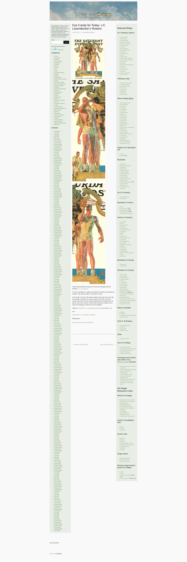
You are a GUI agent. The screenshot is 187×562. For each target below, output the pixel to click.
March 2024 (57, 170)
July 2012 (56, 395)
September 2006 (58, 509)
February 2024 (57, 171)
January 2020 (57, 248)
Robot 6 (122, 223)
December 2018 (58, 269)
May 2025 (56, 155)
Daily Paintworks (124, 94)
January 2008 (57, 483)
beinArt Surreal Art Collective (126, 64)
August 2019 (57, 256)
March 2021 (57, 225)
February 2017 (57, 305)
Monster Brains (123, 180)
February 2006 (57, 520)
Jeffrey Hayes (123, 89)
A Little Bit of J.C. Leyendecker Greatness (89, 308)
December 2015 (58, 328)
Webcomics (57, 124)
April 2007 (56, 497)
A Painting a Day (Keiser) (126, 82)
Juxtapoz (122, 154)
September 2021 (58, 215)
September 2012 (58, 391)
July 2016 (56, 316)
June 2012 (56, 396)
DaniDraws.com (124, 185)
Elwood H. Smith (124, 183)
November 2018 (58, 271)
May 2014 (56, 359)
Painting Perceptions (125, 41)
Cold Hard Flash (124, 277)
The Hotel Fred (123, 247)
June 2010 (56, 435)
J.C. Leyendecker (83, 288)
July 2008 (56, 473)
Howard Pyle (123, 164)
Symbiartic (122, 313)
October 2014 (57, 351)
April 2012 (56, 400)
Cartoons (56, 67)
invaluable (122, 429)
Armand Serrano (124, 289)
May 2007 (56, 496)
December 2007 (58, 484)
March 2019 (57, 264)
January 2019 (57, 268)
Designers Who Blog (125, 186)
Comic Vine (122, 226)
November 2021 (58, 212)
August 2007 (57, 491)
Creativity (56, 74)
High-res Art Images (59, 85)
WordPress (59, 553)
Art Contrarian (123, 61)
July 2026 (56, 132)
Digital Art (56, 75)
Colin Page (122, 114)
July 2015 (56, 336)
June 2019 (56, 259)
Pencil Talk (122, 326)
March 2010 (57, 440)
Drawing (56, 80)
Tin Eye (122, 471)
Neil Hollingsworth (124, 104)
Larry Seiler (123, 110)
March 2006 (57, 519)
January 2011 (57, 424)
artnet (121, 426)
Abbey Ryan (123, 92)
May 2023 (56, 184)
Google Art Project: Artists (126, 406)
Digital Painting (57, 77)
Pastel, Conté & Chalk (59, 100)
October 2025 (57, 147)
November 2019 (58, 251)
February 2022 (57, 207)
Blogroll (56, 65)
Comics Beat (123, 221)
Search (53, 40)
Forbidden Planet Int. (125, 229)
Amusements (57, 57)
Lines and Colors (54, 543)
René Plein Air (123, 122)
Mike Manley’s (125, 143)
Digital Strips (123, 255)
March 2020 (57, 245)
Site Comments (57, 109)
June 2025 (56, 154)
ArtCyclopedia (123, 411)
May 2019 (56, 261)
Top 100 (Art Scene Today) (126, 350)
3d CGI (56, 56)
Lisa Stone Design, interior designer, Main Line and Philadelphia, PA (126, 376)
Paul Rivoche (123, 249)
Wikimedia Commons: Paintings (127, 399)
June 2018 (56, 279)
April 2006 (56, 517)
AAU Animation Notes (125, 302)
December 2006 (58, 504)
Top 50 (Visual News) (125, 347)
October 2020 (57, 233)
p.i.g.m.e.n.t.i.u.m (124, 69)
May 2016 (56, 320)
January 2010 (57, 444)
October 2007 (57, 488)
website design (123, 362)
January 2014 (57, 365)
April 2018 (56, 282)
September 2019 (58, 255)
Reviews (56, 105)
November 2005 (58, 525)
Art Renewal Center (124, 414)
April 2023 (56, 186)
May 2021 (56, 222)
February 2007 (57, 501)
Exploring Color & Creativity (126, 59)
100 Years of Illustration (125, 165)
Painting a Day (57, 96)
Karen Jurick (123, 87)
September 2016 (58, 313)
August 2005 (57, 530)
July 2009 (56, 453)
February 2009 (57, 462)
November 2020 (58, 232)
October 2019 (57, 253)
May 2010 (56, 437)
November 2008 (58, 466)
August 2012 (57, 393)
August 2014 (57, 354)
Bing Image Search (124, 459)
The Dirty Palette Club (125, 141)
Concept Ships (123, 284)
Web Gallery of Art (124, 412)
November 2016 (58, 310)
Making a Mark (123, 56)
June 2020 (56, 240)
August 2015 (57, 334)
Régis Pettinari (123, 120)
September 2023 (58, 180)
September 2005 (58, 528)
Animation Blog (123, 276)
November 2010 (58, 427)
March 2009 (57, 460)
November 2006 (58, 505)
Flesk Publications (124, 210)
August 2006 (57, 510)
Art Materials (57, 62)
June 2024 (56, 167)
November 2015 (58, 329)
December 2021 (58, 211)
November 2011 (58, 408)
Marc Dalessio (123, 109)
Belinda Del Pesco (124, 123)
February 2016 (57, 325)
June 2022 (56, 201)
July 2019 (56, 258)
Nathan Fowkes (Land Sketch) (127, 127)
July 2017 (56, 297)
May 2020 (56, 241)
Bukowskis (122, 448)
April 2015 (56, 341)
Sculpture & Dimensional (60, 108)
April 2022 (56, 204)
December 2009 (58, 445)
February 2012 (57, 403)
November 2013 (58, 369)
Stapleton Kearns (124, 112)
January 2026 (57, 142)
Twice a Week (123, 135)
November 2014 (58, 349)
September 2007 (58, 489)
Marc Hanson (123, 105)
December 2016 (58, 308)
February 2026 (57, 140)
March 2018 (57, 284)
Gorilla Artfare (123, 265)
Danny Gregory (123, 175)
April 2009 (56, 458)
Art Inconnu (123, 51)
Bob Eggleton (123, 198)
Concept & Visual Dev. (59, 72)
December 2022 (58, 193)
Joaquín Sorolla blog (125, 72)
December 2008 (58, 465)
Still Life (122, 55)
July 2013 (56, 375)
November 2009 (58, 447)
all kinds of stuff (123, 292)
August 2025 (57, 150)
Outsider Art (57, 93)
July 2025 (56, 152)
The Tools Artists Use (125, 325)
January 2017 (57, 307)
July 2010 (56, 434)
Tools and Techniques (59, 114)
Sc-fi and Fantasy (58, 106)
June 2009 (56, 455)
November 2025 (58, 145)
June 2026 (56, 134)
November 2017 (58, 290)
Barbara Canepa (124, 211)
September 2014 (58, 352)
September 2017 (58, 294)
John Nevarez (123, 287)
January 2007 (57, 502)
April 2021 (56, 224)
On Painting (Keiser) (125, 84)
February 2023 (57, 189)
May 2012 (56, 398)
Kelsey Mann (123, 295)
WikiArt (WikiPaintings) (125, 404)
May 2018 (56, 281)
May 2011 (56, 418)
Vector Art (56, 118)
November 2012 (58, 388)
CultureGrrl (122, 71)
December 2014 (58, 347)
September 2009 (58, 450)
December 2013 (58, 367)
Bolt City (122, 233)
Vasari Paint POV (124, 45)
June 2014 (56, 357)
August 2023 (57, 181)
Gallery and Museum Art (60, 83)
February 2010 (57, 442)
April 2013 (56, 380)
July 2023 (56, 183)
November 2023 (58, 176)
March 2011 (57, 421)
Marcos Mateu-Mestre (125, 290)
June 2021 (56, 220)
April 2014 (56, 360)
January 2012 (57, 404)
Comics (56, 70)
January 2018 (57, 287)
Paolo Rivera (123, 231)
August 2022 (57, 197)
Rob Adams (123, 138)
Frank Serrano (123, 130)
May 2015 (56, 339)
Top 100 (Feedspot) (124, 351)
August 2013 (57, 373)
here (110, 308)
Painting (56, 95)
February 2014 (57, 364)
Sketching (56, 111)
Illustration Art (123, 168)
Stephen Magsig (124, 132)
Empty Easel (123, 328)
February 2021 (57, 227)
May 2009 (56, 457)
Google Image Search (125, 458)
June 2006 (56, 514)
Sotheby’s (122, 438)
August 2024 (57, 165)
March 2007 (57, 499)
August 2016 (57, 315)
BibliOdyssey (123, 167)
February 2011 (57, 422)
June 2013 (56, 377)
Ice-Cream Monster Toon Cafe (127, 298)
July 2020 (56, 238)
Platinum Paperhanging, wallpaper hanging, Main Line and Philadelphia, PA (128, 371)
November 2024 (58, 160)
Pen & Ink (56, 101)
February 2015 (57, 344)
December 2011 (58, 406)
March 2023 (57, 188)
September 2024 (58, 163)
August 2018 (57, 276)
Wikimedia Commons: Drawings (127, 401)
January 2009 (57, 463)
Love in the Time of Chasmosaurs (128, 315)
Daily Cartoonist (124, 251)
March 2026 (57, 139)
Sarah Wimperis (124, 137)
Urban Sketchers (124, 48)
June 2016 (56, 318)
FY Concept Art (123, 282)
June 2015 (56, 338)
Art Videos (56, 64)
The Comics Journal (125, 238)
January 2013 (57, 385)
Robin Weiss (123, 125)
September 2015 (58, 333)
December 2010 (58, 426)
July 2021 (56, 219)
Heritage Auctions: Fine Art (126, 443)
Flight (121, 234)
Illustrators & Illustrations (126, 181)
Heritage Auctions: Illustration (127, 444)
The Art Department (124, 196)
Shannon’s (122, 449)
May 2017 (56, 300)
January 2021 (57, 228)
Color (55, 69)
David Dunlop (123, 68)
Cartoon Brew (123, 274)
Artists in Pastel (123, 74)
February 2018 (57, 285)
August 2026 (57, 131)
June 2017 (56, 299)
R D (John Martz (124, 177)
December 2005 (58, 523)
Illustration (56, 87)
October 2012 (57, 390)
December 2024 (58, 158)
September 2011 (58, 411)
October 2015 (57, 331)
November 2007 (58, 486)
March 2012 (57, 401)
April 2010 (56, 439)
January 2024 (57, 173)
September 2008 (58, 470)
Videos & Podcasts (58, 119)
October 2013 (57, 370)
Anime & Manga (58, 61)
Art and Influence (124, 40)
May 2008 (56, 476)
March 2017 (57, 303)
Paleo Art (56, 98)
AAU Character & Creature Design (128, 300)
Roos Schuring (123, 115)
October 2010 (57, 429)
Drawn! (122, 206)
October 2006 (57, 507)
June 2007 (56, 494)
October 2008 (57, 468)
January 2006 (57, 522)
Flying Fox (122, 46)
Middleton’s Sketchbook (125, 244)
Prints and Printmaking (59, 103)
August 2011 (57, 413)
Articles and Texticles (125, 303)
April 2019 (56, 263)
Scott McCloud (123, 236)
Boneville (122, 246)
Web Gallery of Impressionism (127, 416)
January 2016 (57, 326)
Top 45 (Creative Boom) (125, 353)
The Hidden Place (124, 53)
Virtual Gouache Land (125, 102)
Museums (56, 90)
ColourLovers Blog (124, 338)
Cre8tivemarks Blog (124, 297)
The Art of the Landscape (126, 58)
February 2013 (57, 383)
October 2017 (57, 292)
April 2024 (56, 168)
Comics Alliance (123, 228)
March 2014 (57, 362)
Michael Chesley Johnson (126, 133)
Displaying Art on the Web (60, 78)
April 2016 (56, 321)
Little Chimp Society (124, 173)
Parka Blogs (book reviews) (126, 213)
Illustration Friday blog (125, 178)
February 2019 (57, 266)
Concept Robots (124, 285)
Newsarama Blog (124, 225)
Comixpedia (123, 239)
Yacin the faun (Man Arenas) (126, 293)
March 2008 (57, 479)
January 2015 (57, 346)
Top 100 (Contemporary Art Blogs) (128, 348)
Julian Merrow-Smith (125, 86)
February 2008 (57, 481)
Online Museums (58, 92)
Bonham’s (122, 439)
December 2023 (58, 175)
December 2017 (58, 289)
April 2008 (56, 478)
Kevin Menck (123, 107)
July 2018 (56, 277)
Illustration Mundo (124, 172)
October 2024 (57, 162)
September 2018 (58, 274)
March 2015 (57, 343)
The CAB (122, 280)
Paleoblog (122, 312)
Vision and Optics (58, 121)
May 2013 (56, 378)
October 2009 (57, 448)
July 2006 (56, 512)
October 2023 (57, 178)
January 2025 (57, 157)
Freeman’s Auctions (124, 446)
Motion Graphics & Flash (60, 88)
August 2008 (57, 471)
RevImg (122, 473)
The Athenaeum (124, 403)
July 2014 (56, 356)
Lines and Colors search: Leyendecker (82, 322)
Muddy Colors (123, 264)
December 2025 (58, 144)
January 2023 (57, 191)
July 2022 (56, 199)
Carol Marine (123, 91)
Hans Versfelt (123, 117)
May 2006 (56, 515)
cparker (85, 32)
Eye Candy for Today (59, 82)
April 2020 (56, 243)
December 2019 (58, 250)
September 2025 (58, 149)
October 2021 (57, 214)
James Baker (123, 242)
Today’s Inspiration (124, 170)
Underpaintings (123, 38)
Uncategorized (57, 116)
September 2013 (58, 372)
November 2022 (58, 194)
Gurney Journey (124, 37)
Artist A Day (122, 63)
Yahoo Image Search (125, 461)
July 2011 (56, 414)
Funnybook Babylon (124, 241)
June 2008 (56, 475)
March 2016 (57, 323)
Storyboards (57, 113)
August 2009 (57, 452)
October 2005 (57, 527)
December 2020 (58, 230)
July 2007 (56, 492)
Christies (122, 441)
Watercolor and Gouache (60, 122)
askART (122, 428)
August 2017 (57, 295)
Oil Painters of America (125, 43)
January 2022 (57, 209)
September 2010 (58, 430)
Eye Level (122, 66)
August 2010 (57, 432)
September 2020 (58, 235)
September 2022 (58, 196)
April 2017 (56, 302)
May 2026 (56, 136)
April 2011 (56, 419)
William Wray (123, 128)
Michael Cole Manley (125, 140)
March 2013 (57, 382)
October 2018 (57, 272)
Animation (56, 59)
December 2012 (58, 386)
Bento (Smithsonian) (125, 50)
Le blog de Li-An (124, 208)
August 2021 (57, 217)
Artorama (122, 155)
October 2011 (57, 409)
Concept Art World (124, 279)
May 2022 (56, 202)
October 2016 (57, 312)
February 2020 (57, 246)
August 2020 (57, 237)
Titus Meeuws (123, 119)
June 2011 (56, 416)
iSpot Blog (122, 188)
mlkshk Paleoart (124, 316)
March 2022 (57, 206)
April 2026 (56, 137)
